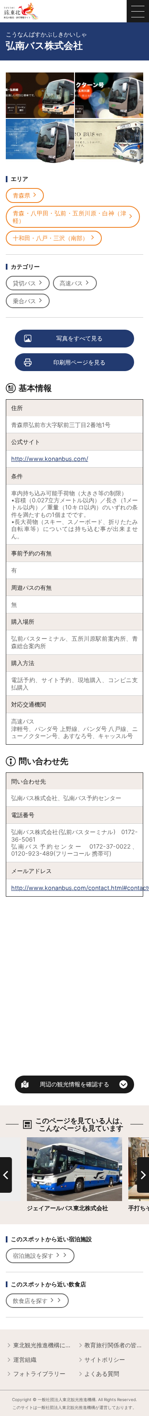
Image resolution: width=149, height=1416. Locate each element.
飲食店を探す (30, 1300)
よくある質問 (101, 1373)
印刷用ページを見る (79, 362)
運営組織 (24, 1359)
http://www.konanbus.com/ (49, 458)
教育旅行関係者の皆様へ (113, 1344)
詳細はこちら (44, 1140)
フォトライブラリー (39, 1373)
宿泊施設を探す (33, 1255)
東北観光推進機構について (42, 1344)
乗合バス (24, 300)
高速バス (71, 283)
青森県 (21, 195)
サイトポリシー (104, 1359)
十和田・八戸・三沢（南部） (50, 237)
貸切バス (24, 283)
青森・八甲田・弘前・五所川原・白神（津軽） (69, 217)
